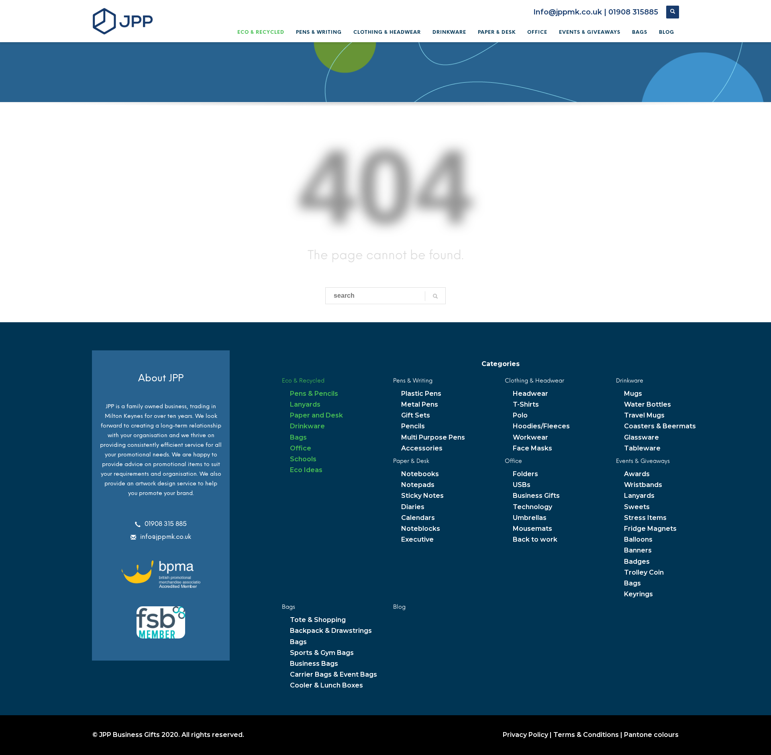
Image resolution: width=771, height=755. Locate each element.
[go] (435, 296)
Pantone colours (651, 735)
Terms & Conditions (586, 735)
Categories (500, 364)
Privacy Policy (525, 735)
